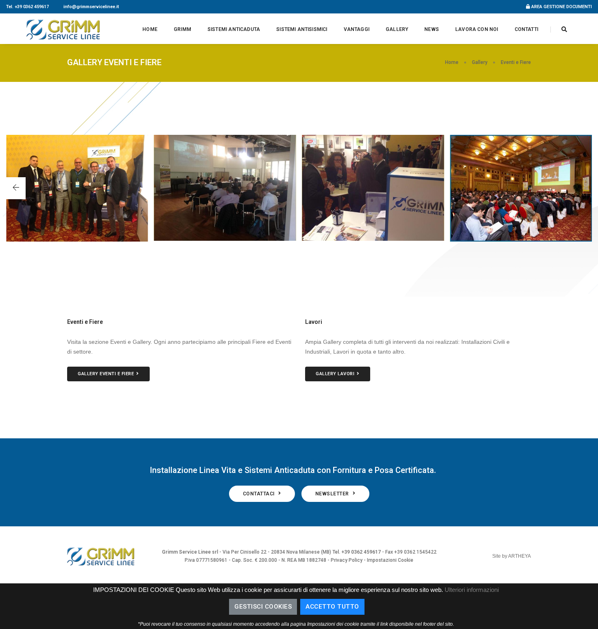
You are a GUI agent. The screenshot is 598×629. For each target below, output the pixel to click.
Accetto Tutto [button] (332, 606)
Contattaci (259, 494)
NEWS (431, 29)
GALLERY (397, 29)
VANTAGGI (356, 29)
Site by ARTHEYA (511, 556)
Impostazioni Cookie (390, 560)
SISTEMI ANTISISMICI (301, 29)
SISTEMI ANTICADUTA (233, 29)
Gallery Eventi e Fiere (106, 373)
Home (451, 62)
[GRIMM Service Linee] (63, 29)
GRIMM (182, 29)
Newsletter (333, 494)
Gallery (479, 62)
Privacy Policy (346, 560)
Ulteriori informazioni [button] (472, 589)
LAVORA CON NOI (476, 29)
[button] (16, 188)
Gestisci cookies (263, 606)
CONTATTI (526, 29)
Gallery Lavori (335, 373)
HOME (149, 29)
